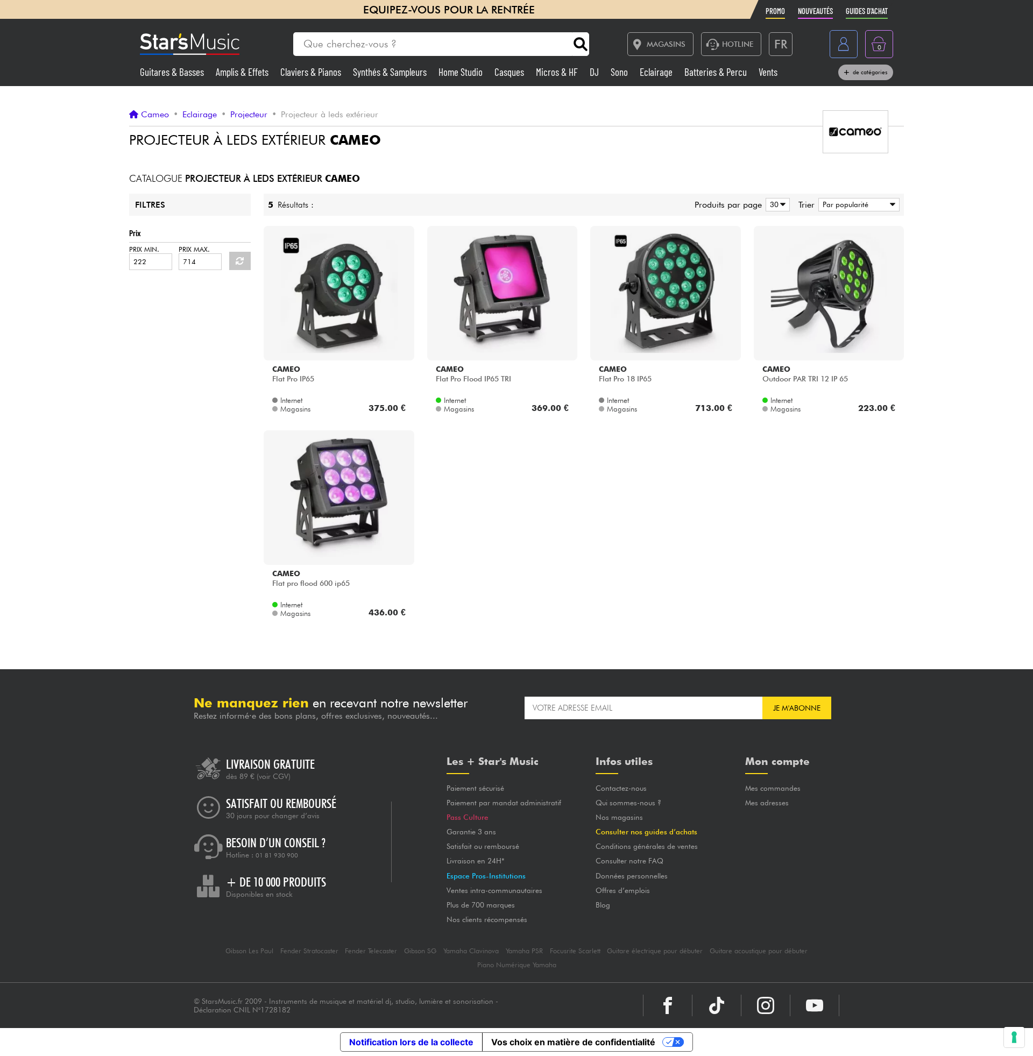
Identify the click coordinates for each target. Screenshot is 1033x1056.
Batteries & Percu (716, 72)
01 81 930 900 (277, 855)
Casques (510, 72)
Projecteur (248, 114)
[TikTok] (716, 1005)
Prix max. (194, 249)
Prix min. (144, 249)
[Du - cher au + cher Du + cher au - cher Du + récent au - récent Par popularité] (857, 204)
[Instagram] (765, 1005)
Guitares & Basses (173, 72)
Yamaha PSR (524, 951)
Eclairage (657, 72)
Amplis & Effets (243, 72)
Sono (620, 72)
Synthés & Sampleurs (391, 72)
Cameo (155, 114)
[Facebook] (667, 1005)
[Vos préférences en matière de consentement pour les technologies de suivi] (1014, 1037)
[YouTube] (814, 1005)
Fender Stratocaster (309, 951)
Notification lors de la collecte (411, 1042)
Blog (603, 905)
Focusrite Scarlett (575, 951)
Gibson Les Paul (249, 951)
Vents (768, 72)
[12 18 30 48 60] (776, 204)
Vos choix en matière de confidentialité (573, 1042)
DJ (595, 72)
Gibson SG (420, 951)
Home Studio (461, 72)
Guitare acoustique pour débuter (759, 951)
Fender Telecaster (371, 951)
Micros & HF (558, 72)
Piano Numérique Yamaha (516, 965)
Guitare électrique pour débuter (655, 951)
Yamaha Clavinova (471, 951)
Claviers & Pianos (311, 72)
